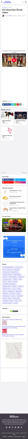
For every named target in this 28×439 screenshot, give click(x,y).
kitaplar (18, 293)
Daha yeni (4, 172)
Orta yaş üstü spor (7, 279)
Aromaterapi (16, 269)
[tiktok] (21, 427)
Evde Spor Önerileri (7, 274)
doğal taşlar (11, 291)
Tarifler (4, 281)
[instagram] (12, 427)
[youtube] (18, 427)
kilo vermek (12, 293)
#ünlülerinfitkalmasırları (8, 267)
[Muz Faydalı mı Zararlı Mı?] (5, 198)
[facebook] (9, 427)
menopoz (13, 295)
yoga (20, 300)
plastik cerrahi (16, 298)
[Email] (20, 104)
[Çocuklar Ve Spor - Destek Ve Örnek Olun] (5, 209)
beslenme (20, 286)
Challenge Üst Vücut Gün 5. (21, 121)
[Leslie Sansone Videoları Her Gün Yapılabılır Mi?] (5, 204)
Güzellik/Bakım (16, 274)
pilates (9, 298)
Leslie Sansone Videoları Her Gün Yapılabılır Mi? (17, 203)
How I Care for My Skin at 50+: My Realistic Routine (14, 326)
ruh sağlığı (5, 300)
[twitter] (6, 427)
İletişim (23, 436)
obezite (4, 298)
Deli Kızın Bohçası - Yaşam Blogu (9, 327)
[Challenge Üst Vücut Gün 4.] (7, 130)
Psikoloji (15, 279)
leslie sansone (6, 295)
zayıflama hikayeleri (7, 303)
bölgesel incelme (7, 288)
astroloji (15, 281)
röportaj (11, 300)
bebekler (15, 286)
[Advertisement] (14, 34)
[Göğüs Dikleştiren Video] (7, 115)
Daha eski (24, 172)
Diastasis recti (6, 271)
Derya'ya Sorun (17, 436)
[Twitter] (12, 104)
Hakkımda (10, 436)
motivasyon (19, 295)
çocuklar (16, 303)
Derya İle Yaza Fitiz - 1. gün (15, 190)
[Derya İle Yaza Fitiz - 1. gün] (5, 192)
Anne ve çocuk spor (7, 269)
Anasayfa (5, 436)
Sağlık (20, 279)
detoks (19, 288)
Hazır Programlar (13, 276)
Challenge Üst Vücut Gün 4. (7, 136)
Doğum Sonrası (14, 271)
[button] (1, 2)
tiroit (16, 300)
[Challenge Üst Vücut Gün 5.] (21, 115)
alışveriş (10, 281)
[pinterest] (15, 427)
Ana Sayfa (4, 7)
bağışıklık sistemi (7, 286)
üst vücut (10, 7)
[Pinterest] (18, 104)
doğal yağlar (18, 291)
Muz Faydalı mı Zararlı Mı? (15, 196)
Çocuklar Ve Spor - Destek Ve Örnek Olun (17, 208)
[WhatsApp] (15, 104)
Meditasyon (21, 276)
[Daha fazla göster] (23, 104)
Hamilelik (5, 276)
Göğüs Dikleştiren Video (6, 121)
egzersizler (5, 293)
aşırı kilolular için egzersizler (9, 283)
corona (14, 288)
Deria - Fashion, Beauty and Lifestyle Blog (12, 319)
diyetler (4, 291)
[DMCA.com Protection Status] (14, 311)
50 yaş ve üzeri (18, 267)
